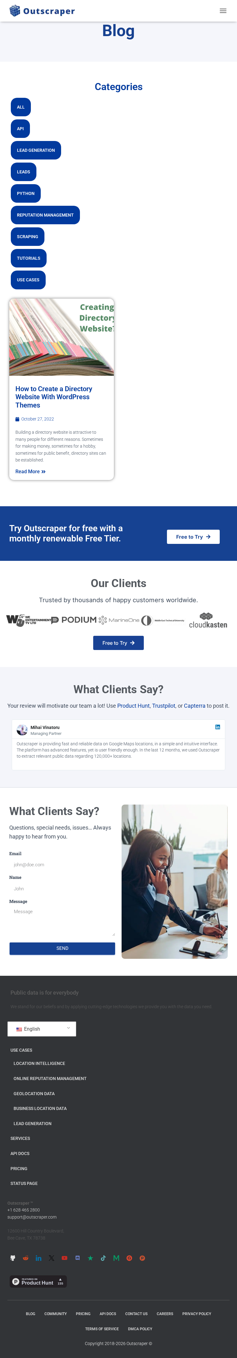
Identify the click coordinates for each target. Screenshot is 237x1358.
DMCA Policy (140, 1329)
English (31, 1029)
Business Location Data (40, 1108)
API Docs (19, 1153)
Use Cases (28, 279)
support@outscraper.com (31, 1217)
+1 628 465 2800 (23, 1209)
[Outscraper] (44, 11)
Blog (30, 1314)
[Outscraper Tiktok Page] (103, 1258)
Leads (23, 171)
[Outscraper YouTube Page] (64, 1258)
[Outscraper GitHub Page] (12, 1258)
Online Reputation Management (50, 1078)
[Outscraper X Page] (51, 1258)
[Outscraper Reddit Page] (25, 1258)
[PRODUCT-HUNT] (142, 1258)
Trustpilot (163, 705)
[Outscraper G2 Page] (129, 1258)
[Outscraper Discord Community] (77, 1258)
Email (15, 853)
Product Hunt (133, 705)
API (20, 128)
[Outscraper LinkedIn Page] (38, 1258)
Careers (165, 1314)
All (21, 107)
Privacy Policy (196, 1314)
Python (26, 193)
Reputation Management (45, 215)
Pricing (18, 1168)
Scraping (27, 236)
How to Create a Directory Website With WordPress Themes (53, 397)
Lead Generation (36, 150)
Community (55, 1314)
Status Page (24, 1183)
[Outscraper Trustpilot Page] (90, 1258)
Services (20, 1138)
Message (18, 901)
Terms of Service (102, 1329)
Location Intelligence (39, 1063)
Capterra (195, 705)
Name (15, 877)
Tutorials (28, 258)
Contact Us (136, 1314)
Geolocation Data (34, 1093)
